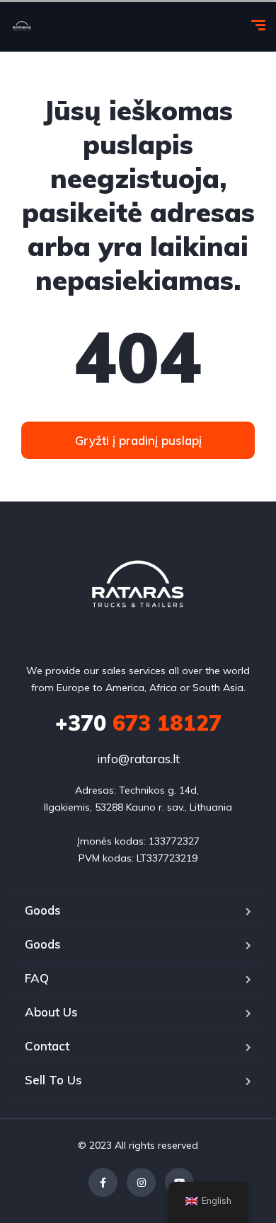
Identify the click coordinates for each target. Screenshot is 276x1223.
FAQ (37, 977)
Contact (47, 1045)
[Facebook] (102, 1182)
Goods (43, 910)
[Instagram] (141, 1182)
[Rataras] (22, 27)
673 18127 (138, 722)
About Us (51, 1011)
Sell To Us (53, 1079)
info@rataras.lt (138, 758)
